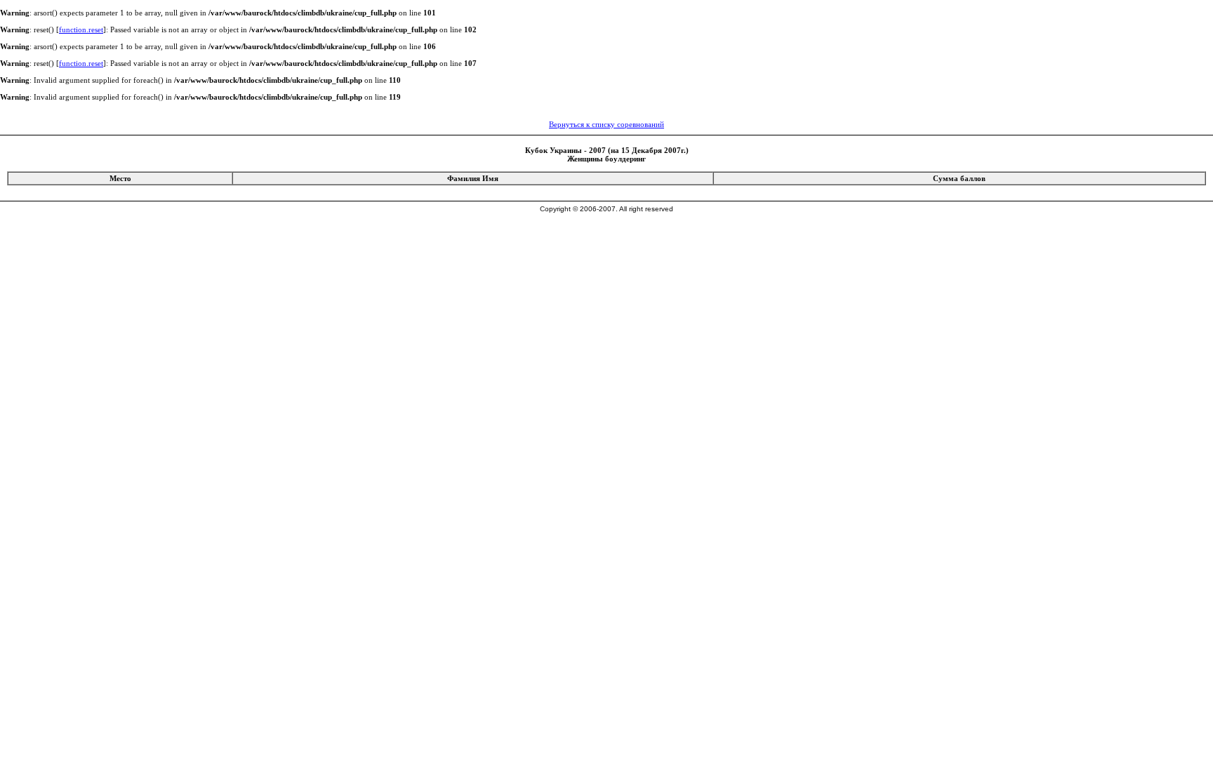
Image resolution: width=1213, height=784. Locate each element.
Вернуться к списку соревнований (606, 124)
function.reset (81, 29)
